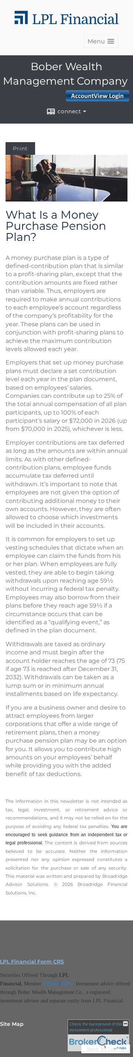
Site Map (12, 1024)
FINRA (51, 983)
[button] (100, 41)
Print (20, 148)
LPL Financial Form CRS (32, 961)
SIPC (67, 983)
